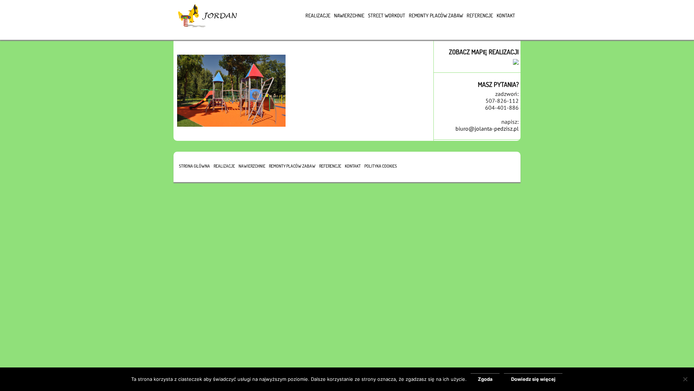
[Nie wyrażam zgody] (685, 379)
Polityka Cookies (380, 166)
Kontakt (506, 15)
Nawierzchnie (349, 15)
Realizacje (317, 15)
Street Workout (386, 15)
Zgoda (485, 379)
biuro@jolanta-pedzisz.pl (487, 128)
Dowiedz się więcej (533, 379)
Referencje (480, 15)
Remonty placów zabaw (436, 15)
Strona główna (194, 166)
